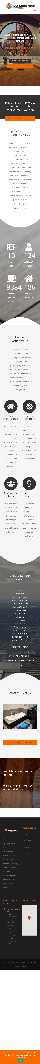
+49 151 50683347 (10, 927)
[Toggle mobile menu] (35, 10)
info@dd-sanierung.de (12, 933)
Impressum (28, 834)
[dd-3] (20, 705)
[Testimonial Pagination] (18, 665)
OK (21, 1061)
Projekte (26, 853)
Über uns (27, 841)
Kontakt (26, 847)
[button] (29, 918)
